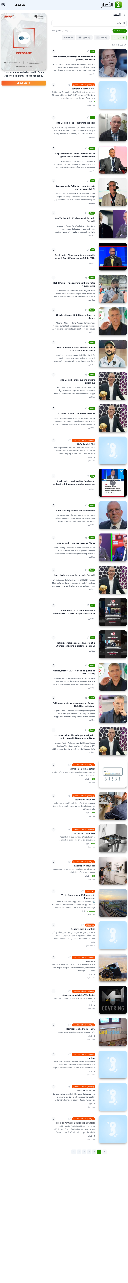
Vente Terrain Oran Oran (83, 929)
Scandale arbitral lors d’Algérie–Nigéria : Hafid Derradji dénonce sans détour (74, 737)
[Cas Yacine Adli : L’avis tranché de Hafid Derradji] (113, 224)
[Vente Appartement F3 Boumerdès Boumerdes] (113, 903)
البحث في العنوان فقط (60, 30)
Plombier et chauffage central (80, 1029)
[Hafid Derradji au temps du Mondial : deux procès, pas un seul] (113, 63)
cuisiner (91, 1058)
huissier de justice (86, 1090)
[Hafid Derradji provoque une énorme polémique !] (113, 386)
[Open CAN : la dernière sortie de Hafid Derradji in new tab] (86, 570)
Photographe (88, 961)
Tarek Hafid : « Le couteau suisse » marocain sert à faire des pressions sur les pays (74, 612)
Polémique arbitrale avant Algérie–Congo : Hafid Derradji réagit (74, 704)
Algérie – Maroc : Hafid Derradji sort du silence (75, 316)
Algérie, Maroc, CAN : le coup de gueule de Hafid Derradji (74, 672)
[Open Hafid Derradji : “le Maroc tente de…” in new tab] (86, 408)
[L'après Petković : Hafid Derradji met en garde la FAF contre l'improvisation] (113, 160)
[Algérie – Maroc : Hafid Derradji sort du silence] (113, 321)
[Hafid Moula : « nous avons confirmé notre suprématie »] (113, 289)
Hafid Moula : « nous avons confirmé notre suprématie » (74, 284)
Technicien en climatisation (81, 769)
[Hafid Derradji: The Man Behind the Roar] (113, 127)
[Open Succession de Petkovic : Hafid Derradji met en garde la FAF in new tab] (88, 180)
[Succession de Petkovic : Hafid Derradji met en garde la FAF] (113, 192)
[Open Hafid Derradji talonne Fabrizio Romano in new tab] (86, 505)
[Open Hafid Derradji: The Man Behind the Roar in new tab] (87, 117)
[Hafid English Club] (113, 450)
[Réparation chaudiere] (113, 871)
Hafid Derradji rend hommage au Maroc (75, 543)
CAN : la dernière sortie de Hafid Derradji (74, 575)
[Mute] (102, 267)
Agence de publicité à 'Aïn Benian (78, 995)
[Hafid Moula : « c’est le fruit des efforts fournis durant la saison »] (113, 353)
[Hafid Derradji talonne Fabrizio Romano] (113, 515)
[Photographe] (113, 967)
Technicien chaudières (84, 833)
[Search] (124, 23)
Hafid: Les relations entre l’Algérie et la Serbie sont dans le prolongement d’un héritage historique (75, 644)
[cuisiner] (113, 1064)
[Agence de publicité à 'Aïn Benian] (113, 1000)
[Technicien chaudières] (113, 838)
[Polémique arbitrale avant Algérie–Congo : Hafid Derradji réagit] (113, 709)
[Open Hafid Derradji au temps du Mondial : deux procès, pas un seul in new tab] (87, 51)
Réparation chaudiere (84, 866)
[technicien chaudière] (113, 806)
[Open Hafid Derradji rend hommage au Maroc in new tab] (86, 537)
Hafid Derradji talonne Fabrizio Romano (75, 510)
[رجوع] (124, 14)
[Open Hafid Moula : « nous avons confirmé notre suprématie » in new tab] (86, 277)
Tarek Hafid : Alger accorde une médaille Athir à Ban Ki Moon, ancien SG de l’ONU (75, 256)
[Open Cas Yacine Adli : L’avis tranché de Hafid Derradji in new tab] (86, 213)
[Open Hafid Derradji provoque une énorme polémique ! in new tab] (86, 374)
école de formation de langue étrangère (75, 1123)
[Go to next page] (73, 1152)
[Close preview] (123, 267)
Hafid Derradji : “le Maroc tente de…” (76, 413)
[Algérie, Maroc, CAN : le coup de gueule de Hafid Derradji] (113, 677)
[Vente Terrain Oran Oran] (113, 935)
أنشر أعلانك (22, 83)
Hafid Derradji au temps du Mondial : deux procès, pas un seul (74, 58)
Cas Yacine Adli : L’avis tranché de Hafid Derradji (75, 219)
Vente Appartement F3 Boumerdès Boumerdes (78, 896)
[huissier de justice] (113, 1097)
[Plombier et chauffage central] (113, 1032)
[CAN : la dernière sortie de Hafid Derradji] (113, 580)
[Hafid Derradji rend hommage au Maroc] (113, 547)
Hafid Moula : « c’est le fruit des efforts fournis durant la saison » (76, 349)
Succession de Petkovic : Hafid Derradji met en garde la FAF (75, 187)
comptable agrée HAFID (83, 89)
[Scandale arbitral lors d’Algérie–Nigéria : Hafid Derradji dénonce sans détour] (113, 741)
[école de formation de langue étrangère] (113, 1129)
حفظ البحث (118, 30)
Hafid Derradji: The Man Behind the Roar (75, 123)
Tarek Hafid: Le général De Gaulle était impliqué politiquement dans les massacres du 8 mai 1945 (73, 483)
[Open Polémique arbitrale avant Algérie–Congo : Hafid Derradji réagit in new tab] (86, 698)
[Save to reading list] (54, 51)
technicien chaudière (85, 800)
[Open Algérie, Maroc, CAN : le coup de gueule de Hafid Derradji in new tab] (86, 665)
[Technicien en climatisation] (113, 774)
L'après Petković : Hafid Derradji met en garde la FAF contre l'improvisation (75, 155)
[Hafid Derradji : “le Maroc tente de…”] (113, 418)
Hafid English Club (85, 444)
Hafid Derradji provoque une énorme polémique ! (77, 381)
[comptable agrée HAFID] (113, 95)
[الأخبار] (118, 4)
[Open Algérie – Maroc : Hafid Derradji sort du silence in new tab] (86, 310)
